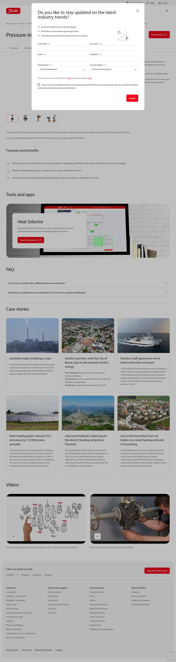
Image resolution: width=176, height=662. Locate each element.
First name (43, 43)
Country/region (97, 65)
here (69, 78)
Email (41, 54)
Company (94, 54)
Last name (95, 43)
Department (43, 65)
